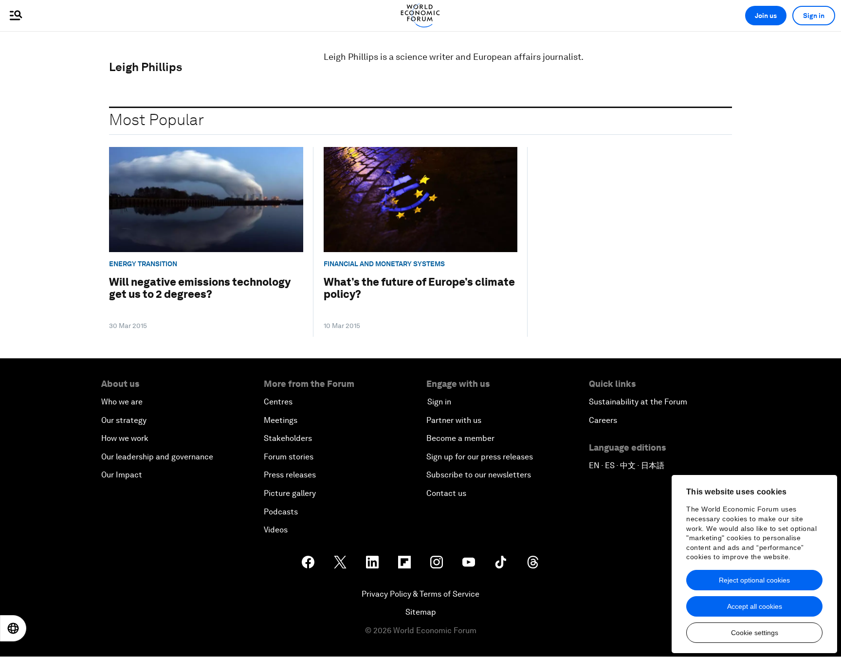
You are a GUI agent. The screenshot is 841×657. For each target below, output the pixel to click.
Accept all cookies (754, 606)
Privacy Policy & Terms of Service (420, 594)
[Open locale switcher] (13, 628)
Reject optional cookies (754, 580)
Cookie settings (754, 633)
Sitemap (420, 612)
